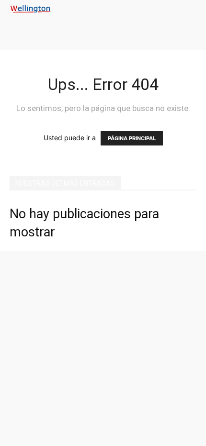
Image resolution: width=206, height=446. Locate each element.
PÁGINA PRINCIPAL (132, 138)
